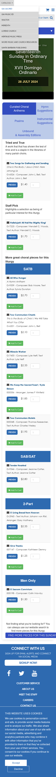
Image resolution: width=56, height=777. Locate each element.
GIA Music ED (8, 14)
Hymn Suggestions (45, 108)
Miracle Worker (18, 351)
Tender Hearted (18, 465)
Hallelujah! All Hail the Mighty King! (28, 222)
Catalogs (6, 3)
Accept (16, 763)
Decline (18, 769)
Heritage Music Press (12, 36)
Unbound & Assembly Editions (28, 133)
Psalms (19, 121)
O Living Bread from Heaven (24, 512)
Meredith (6, 25)
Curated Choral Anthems (19, 108)
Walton (5, 20)
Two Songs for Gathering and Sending (29, 163)
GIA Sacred (7, 9)
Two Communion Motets (22, 418)
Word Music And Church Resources (19, 42)
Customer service (28, 683)
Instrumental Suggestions (45, 121)
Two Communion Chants (22, 314)
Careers (28, 700)
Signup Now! (28, 662)
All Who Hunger (18, 278)
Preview (12, 185)
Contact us (28, 705)
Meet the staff (28, 694)
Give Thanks (16, 545)
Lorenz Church (9, 31)
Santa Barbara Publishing (14, 48)
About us (28, 688)
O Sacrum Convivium (21, 589)
